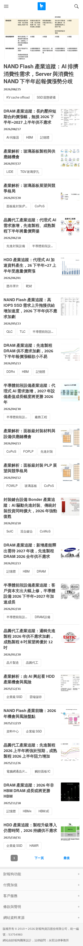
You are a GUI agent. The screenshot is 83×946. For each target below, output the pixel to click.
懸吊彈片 (12, 286)
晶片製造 (12, 663)
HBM (29, 137)
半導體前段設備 (43, 246)
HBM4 (27, 811)
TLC (22, 332)
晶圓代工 (32, 663)
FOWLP (11, 486)
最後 (67, 858)
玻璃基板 (31, 486)
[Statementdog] (42, 6)
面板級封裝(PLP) (18, 206)
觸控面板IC (43, 771)
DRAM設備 (42, 617)
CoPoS (39, 206)
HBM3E (44, 811)
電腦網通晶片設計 (18, 771)
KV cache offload (18, 97)
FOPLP (28, 452)
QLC (9, 332)
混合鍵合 (26, 531)
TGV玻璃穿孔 (29, 172)
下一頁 (39, 858)
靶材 (29, 286)
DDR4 (10, 372)
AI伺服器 (12, 137)
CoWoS (45, 531)
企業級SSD (14, 697)
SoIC (9, 531)
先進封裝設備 (15, 246)
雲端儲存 (35, 697)
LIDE (9, 172)
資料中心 (12, 731)
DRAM (41, 571)
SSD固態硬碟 (46, 97)
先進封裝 (47, 452)
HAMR (34, 846)
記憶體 (44, 137)
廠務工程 (41, 417)
